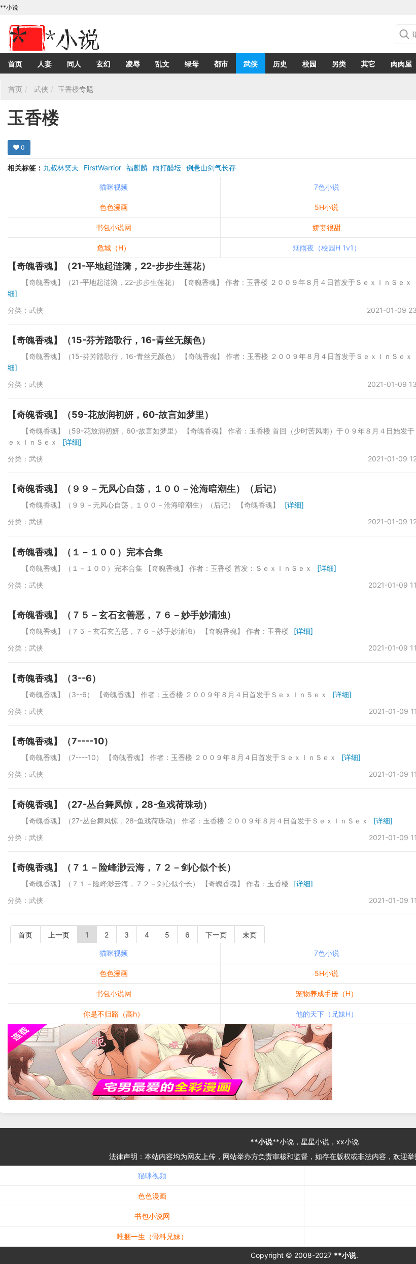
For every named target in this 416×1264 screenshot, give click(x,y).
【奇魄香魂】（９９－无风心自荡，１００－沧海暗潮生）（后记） (145, 488)
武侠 (251, 63)
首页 (15, 63)
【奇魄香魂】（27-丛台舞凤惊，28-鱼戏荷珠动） (110, 804)
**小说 (261, 1141)
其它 (368, 63)
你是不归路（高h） (113, 1013)
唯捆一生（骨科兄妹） (152, 1236)
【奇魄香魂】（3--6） (54, 678)
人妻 (45, 63)
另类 (339, 63)
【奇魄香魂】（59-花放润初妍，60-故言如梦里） (111, 414)
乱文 (162, 63)
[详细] (72, 442)
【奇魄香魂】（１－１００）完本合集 (85, 552)
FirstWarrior (102, 167)
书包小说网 (113, 227)
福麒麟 (137, 167)
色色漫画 (113, 207)
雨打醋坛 (167, 167)
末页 (249, 934)
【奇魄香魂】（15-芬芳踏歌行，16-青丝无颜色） (109, 340)
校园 (309, 63)
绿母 (192, 63)
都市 (221, 63)
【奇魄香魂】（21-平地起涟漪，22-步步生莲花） (109, 266)
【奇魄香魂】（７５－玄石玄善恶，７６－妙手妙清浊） (122, 614)
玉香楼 (68, 89)
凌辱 (133, 63)
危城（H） (113, 247)
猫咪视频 (113, 187)
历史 (280, 63)
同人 (74, 63)
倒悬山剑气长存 (211, 167)
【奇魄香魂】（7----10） (60, 741)
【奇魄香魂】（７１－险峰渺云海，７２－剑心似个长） (122, 867)
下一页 (216, 934)
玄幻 (103, 63)
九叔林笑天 (61, 167)
